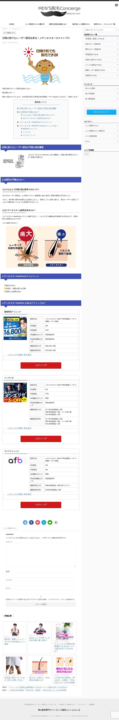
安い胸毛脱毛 (90, 99)
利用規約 (92, 704)
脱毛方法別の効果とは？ (58, 24)
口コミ (87, 141)
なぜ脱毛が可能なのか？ (29, 112)
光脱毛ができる (91, 75)
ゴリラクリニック (28, 135)
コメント (9, 542)
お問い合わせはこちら (101, 112)
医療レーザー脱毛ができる (95, 70)
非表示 (43, 102)
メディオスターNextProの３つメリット (35, 122)
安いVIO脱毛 (90, 93)
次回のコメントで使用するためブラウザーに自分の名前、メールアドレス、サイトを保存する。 (41, 599)
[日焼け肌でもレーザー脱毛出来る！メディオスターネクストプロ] (43, 522)
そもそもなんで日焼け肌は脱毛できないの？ (38, 115)
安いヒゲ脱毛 (90, 88)
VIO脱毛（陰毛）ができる (94, 39)
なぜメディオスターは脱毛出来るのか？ (37, 118)
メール (9, 580)
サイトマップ (82, 704)
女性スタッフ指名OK (93, 44)
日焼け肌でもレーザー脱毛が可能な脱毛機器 (37, 108)
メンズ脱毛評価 (91, 136)
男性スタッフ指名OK (93, 49)
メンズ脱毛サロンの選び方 (35, 24)
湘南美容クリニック (29, 129)
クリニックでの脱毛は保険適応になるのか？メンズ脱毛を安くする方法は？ (38, 687)
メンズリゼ (26, 132)
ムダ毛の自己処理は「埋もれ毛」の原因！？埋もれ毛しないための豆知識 (64, 680)
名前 (8, 571)
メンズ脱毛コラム (10, 528)
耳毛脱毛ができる (91, 54)
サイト (8, 588)
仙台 (86, 154)
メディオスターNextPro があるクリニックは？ (38, 126)
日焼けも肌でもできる (93, 60)
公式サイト (40, 365)
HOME (11, 24)
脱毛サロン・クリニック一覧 (104, 24)
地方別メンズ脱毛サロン (81, 24)
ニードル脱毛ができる (93, 65)
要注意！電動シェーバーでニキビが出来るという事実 (14, 641)
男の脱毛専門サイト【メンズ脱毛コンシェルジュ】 (41, 704)
